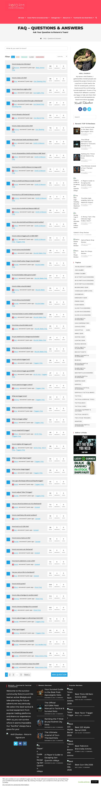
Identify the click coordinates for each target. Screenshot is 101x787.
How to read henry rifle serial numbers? (24, 515)
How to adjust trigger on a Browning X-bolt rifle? (27, 618)
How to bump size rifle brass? (21, 64)
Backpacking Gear (81, 287)
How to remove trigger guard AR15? (23, 371)
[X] (89, 109)
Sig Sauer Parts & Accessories (81, 377)
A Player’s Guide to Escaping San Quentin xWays (87, 183)
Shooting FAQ (16, 106)
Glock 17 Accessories (82, 308)
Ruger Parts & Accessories (80, 368)
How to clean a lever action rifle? (22, 126)
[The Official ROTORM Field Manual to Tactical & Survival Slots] (76, 144)
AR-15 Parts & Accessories (84, 284)
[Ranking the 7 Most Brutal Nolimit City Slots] (76, 157)
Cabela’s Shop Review (81, 232)
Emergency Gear (81, 298)
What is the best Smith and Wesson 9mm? (25, 139)
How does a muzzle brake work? (22, 325)
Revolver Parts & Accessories (81, 364)
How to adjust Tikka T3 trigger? (22, 492)
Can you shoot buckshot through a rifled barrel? (27, 100)
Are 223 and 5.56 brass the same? (22, 652)
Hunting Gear (80, 337)
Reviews (78, 360)
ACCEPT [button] (94, 782)
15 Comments (86, 732)
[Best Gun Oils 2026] (70, 765)
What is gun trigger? (18, 629)
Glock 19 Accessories (82, 311)
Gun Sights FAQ (38, 93)
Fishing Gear (79, 301)
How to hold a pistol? (19, 583)
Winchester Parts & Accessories (82, 425)
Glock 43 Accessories (83, 315)
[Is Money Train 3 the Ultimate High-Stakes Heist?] (76, 220)
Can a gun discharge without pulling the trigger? (27, 480)
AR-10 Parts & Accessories (84, 280)
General (37, 507)
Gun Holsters (80, 326)
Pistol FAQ (38, 587)
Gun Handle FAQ (40, 644)
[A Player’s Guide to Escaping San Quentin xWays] (76, 184)
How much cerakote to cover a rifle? (23, 561)
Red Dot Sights (80, 352)
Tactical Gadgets (81, 414)
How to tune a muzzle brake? (21, 249)
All (13, 57)
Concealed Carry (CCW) (83, 291)
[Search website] (96, 18)
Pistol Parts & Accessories (80, 348)
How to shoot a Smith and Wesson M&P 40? (26, 208)
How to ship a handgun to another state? (25, 595)
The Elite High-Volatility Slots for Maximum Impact (87, 200)
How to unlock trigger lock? (21, 359)
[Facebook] (80, 109)
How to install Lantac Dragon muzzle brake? (26, 261)
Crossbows (79, 294)
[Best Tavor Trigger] (70, 714)
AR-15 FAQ (37, 374)
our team (91, 99)
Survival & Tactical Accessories (82, 388)
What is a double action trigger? (22, 407)
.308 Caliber (79, 270)
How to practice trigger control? (22, 384)
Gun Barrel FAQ (38, 104)
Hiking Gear (79, 333)
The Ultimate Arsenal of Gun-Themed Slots (88, 168)
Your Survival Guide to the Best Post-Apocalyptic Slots (87, 129)
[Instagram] (85, 109)
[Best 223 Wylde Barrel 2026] (70, 730)
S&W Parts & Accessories (84, 373)
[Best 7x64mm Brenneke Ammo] (70, 748)
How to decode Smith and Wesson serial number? (28, 222)
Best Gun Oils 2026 (84, 765)
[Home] (41, 38)
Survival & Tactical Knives (84, 392)
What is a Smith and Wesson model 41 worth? (26, 181)
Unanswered (40, 57)
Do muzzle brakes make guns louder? (24, 275)
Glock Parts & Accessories (80, 319)
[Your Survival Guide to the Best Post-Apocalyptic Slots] (76, 131)
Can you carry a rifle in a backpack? (23, 572)
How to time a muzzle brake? (21, 300)
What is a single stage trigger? (21, 458)
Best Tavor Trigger (84, 713)
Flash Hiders (79, 304)
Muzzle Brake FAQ (39, 253)
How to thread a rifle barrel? (21, 114)
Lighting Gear (80, 340)
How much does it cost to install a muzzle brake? (27, 313)
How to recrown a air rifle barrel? (22, 549)
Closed (31, 57)
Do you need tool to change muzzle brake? (25, 336)
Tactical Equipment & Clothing (83, 410)
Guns (88, 330)
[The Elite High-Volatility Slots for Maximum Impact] (76, 202)
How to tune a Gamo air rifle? (21, 538)
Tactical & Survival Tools (84, 399)
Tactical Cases (80, 406)
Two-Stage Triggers (82, 418)
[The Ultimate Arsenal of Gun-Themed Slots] (76, 169)
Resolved (24, 57)
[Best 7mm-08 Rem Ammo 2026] (70, 696)
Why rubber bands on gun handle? (23, 641)
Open (17, 57)
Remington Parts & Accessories (82, 356)
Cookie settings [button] (83, 782)
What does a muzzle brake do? (22, 348)
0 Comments (84, 135)
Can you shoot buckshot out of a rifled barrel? (26, 503)
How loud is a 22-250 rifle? (20, 526)
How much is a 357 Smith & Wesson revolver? (26, 194)
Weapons (78, 421)
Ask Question (59, 674)
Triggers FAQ (20, 242)
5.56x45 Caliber (80, 273)
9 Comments (86, 715)
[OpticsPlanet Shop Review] (76, 242)
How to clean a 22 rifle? (19, 78)
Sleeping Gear (80, 381)
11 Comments (88, 751)
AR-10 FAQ (37, 447)
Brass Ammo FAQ (41, 656)
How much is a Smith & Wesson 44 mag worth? (26, 167)
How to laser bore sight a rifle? (21, 89)
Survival (78, 384)
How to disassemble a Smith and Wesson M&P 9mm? (28, 153)
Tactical (78, 396)
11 (21, 674)
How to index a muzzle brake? (21, 286)
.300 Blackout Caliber (83, 266)
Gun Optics (79, 330)
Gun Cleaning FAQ (40, 81)
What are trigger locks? (19, 396)
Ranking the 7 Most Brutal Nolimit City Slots (88, 156)
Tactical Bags (80, 403)
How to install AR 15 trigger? (21, 430)
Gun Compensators (82, 323)
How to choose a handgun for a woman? (25, 606)
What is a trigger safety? (19, 419)
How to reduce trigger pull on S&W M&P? (25, 236)
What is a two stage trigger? (21, 469)
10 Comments (88, 699)
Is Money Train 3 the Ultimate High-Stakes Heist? (88, 219)
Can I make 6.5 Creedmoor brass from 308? (25, 664)
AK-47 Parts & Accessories (84, 277)
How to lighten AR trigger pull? (22, 444)
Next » (27, 674)
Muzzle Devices (80, 344)
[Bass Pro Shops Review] (76, 254)
